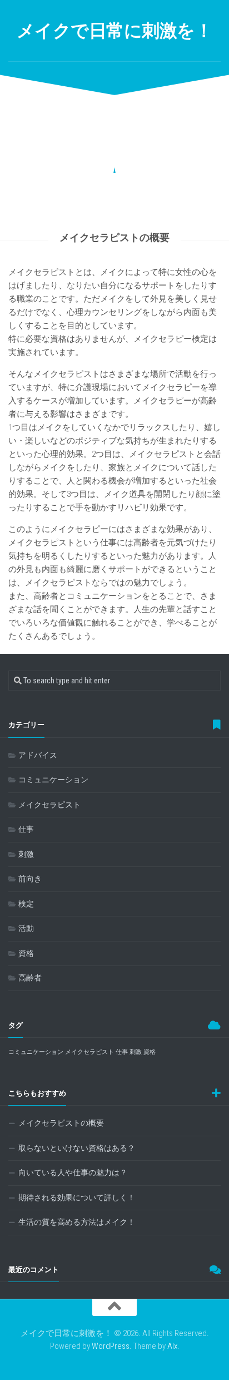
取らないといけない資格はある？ (76, 1148)
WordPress (111, 1346)
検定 (26, 903)
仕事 (26, 829)
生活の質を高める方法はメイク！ (76, 1222)
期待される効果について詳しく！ (76, 1197)
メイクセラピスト (49, 804)
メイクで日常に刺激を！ (115, 30)
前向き (30, 878)
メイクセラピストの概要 (61, 1122)
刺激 (26, 854)
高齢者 (30, 977)
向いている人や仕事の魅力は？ (72, 1172)
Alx (172, 1346)
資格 (26, 953)
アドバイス (37, 755)
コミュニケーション (53, 779)
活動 (26, 928)
